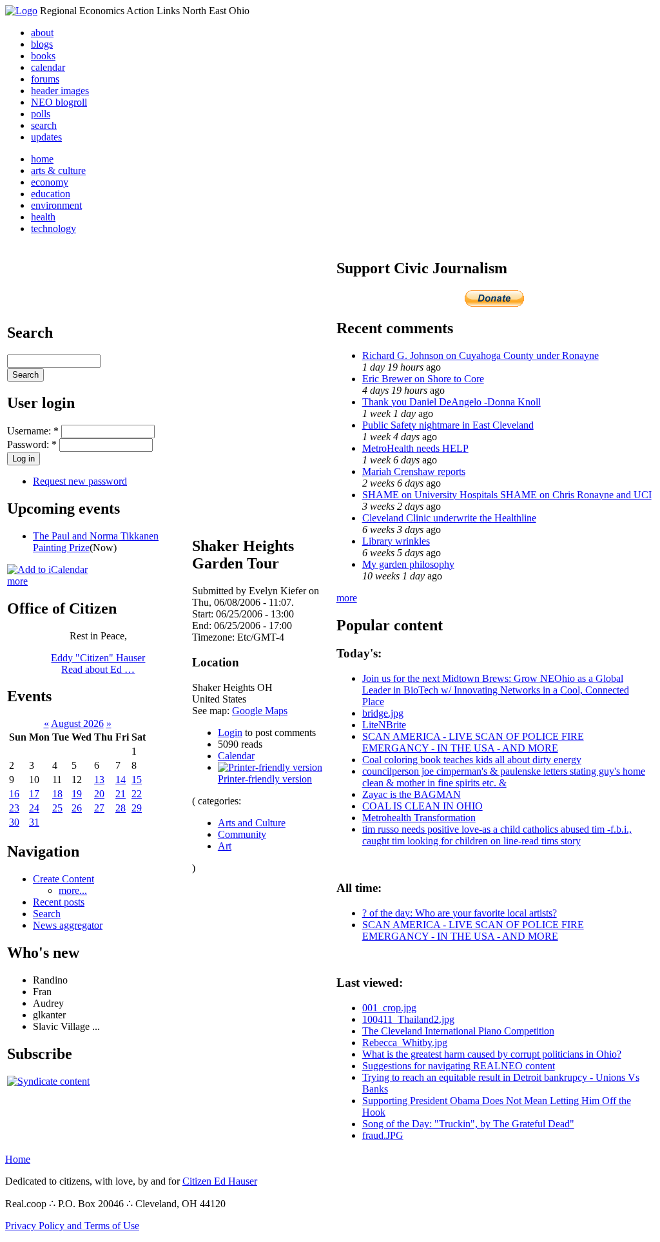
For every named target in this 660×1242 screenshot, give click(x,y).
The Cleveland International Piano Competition (458, 1030)
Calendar (236, 755)
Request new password (80, 481)
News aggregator (67, 925)
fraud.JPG (382, 1135)
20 (99, 793)
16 (14, 793)
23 (14, 807)
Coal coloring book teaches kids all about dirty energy (471, 759)
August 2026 (77, 723)
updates (46, 136)
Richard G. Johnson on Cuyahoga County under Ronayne (480, 355)
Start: (204, 613)
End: (203, 625)
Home (17, 1159)
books (43, 55)
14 (120, 779)
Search (47, 913)
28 (120, 807)
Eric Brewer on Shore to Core (423, 378)
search (44, 125)
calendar (48, 67)
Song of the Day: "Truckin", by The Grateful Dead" (468, 1123)
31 (34, 822)
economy (49, 182)
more (17, 581)
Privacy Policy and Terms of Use (72, 1225)
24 (34, 807)
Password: (32, 444)
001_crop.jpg (389, 1007)
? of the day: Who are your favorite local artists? (459, 912)
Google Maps (259, 710)
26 (77, 807)
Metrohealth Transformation (419, 817)
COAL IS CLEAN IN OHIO (422, 806)
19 (77, 793)
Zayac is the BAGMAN (411, 794)
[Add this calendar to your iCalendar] (47, 569)
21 (120, 793)
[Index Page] (21, 10)
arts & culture (58, 170)
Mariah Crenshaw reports (413, 471)
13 (99, 779)
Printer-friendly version (265, 778)
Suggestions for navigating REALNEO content (458, 1065)
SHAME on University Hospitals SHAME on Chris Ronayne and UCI (507, 494)
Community (242, 834)
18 (57, 793)
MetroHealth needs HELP (415, 448)
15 (136, 779)
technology (53, 228)
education (50, 193)
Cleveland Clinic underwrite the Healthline (449, 517)
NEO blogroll (59, 102)
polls (40, 113)
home (42, 158)
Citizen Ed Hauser (219, 1181)
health (43, 216)
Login (230, 732)
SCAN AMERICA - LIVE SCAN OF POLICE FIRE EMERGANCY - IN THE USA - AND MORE (473, 742)
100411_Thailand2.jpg (408, 1019)
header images (60, 90)
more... (73, 890)
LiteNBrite (384, 724)
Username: (33, 430)
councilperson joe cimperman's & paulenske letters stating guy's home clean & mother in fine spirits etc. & (503, 777)
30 (14, 822)
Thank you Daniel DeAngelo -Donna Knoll (451, 401)
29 (136, 807)
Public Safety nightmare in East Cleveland (448, 425)
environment (56, 205)
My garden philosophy (408, 564)
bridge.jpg (382, 713)
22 (136, 793)
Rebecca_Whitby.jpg (404, 1042)
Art (224, 845)
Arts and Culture (252, 822)
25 (57, 807)
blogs (42, 44)
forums (45, 78)
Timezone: (214, 637)
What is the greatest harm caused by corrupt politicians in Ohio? (491, 1054)
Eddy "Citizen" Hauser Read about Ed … (98, 663)
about (42, 32)
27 (99, 807)
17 (34, 793)
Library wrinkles (396, 541)
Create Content (63, 878)
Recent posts (58, 902)
